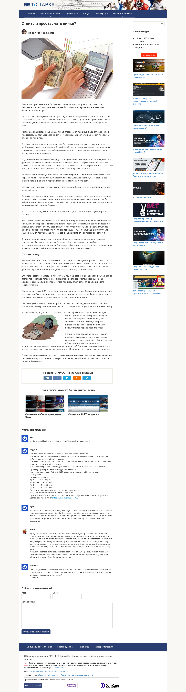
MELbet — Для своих (142, 197)
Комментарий (29, 601)
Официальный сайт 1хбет (39, 646)
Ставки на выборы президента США (43, 415)
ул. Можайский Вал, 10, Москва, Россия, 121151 (51, 671)
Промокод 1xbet (65, 646)
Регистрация (102, 13)
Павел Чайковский (41, 32)
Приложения (72, 13)
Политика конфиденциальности (77, 675)
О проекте (58, 667)
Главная (31, 13)
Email (55, 592)
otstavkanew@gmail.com (48, 675)
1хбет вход (83, 646)
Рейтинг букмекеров (50, 13)
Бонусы (86, 13)
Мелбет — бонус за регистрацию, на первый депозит (145, 101)
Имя (24, 592)
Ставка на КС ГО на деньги (83, 414)
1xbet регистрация (103, 646)
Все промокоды (149, 55)
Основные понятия (122, 13)
